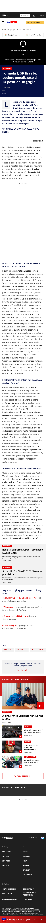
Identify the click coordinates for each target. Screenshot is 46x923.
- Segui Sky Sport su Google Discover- (19, 598)
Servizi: (25, 847)
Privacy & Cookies (16, 910)
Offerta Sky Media (9, 899)
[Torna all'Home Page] (12, 22)
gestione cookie (9, 889)
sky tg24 (5, 856)
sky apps (26, 856)
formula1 (22, 650)
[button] (19, 919)
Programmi (27, 874)
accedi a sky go (34, 838)
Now (25, 861)
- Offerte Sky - (9, 625)
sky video (6, 861)
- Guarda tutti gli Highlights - (15, 616)
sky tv (25, 852)
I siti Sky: (5, 847)
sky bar (26, 865)
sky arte (5, 865)
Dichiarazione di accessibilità (29, 894)
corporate (27, 899)
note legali (7, 893)
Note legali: (6, 884)
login (41, 15)
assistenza (31, 911)
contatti (38, 911)
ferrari (8, 650)
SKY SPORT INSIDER (35, 22)
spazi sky (26, 870)
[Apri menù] (3, 22)
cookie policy (28, 889)
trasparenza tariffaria (20, 911)
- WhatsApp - (8, 607)
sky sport (6, 852)
